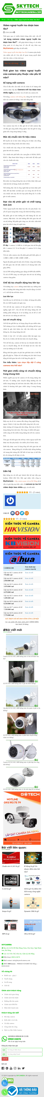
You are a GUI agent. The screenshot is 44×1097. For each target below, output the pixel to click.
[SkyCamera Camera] (22, 9)
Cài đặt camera (9, 1023)
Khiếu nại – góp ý (10, 975)
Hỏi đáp (10, 19)
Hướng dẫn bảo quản (11, 1001)
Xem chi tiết (29, 572)
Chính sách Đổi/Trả (10, 1004)
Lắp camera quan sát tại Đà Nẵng (26, 481)
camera (16, 286)
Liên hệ (6, 985)
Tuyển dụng (8, 979)
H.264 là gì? (6, 889)
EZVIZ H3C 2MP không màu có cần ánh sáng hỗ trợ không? (21, 789)
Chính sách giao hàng (11, 994)
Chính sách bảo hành (11, 998)
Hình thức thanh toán (11, 1008)
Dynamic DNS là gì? (31, 911)
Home (4, 19)
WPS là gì (5, 934)
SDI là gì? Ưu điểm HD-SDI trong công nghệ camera (33, 891)
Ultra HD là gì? (29, 934)
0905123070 (15, 957)
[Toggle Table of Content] (21, 63)
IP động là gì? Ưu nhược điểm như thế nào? (32, 868)
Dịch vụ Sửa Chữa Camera (13, 1030)
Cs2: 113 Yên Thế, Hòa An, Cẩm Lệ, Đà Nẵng (19, 954)
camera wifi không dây (18, 97)
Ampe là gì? (6, 911)
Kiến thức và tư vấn (10, 1020)
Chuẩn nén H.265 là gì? (11, 866)
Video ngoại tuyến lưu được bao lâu (15, 52)
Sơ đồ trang (8, 982)
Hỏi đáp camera (9, 1017)
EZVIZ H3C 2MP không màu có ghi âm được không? (19, 683)
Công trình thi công (10, 1027)
